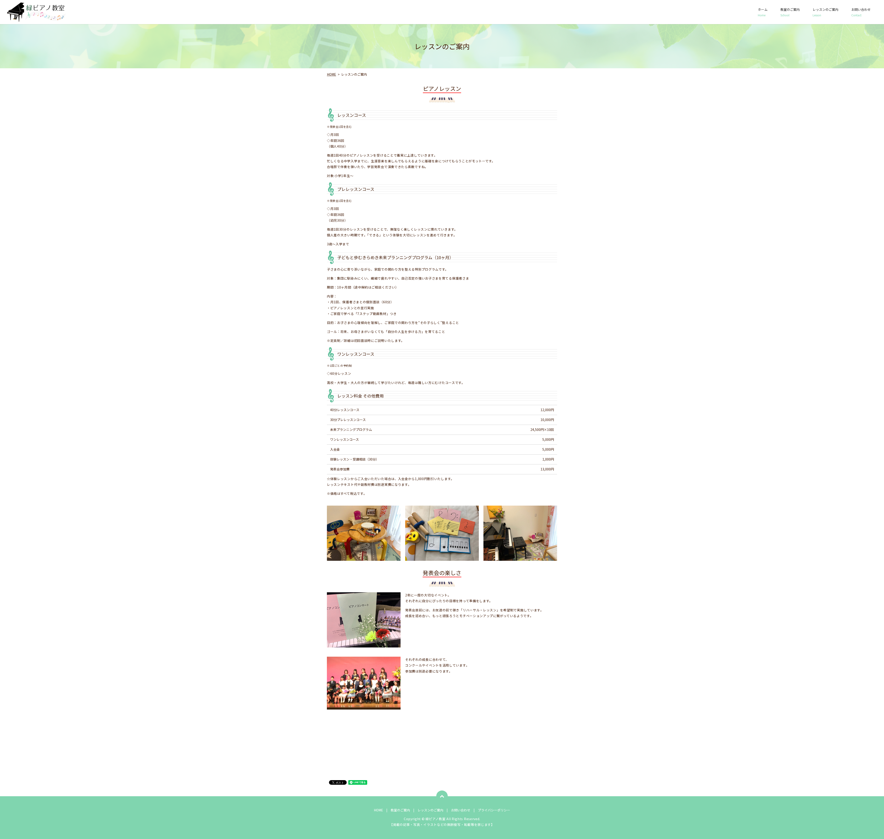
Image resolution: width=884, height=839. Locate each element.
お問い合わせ (861, 12)
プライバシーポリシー (494, 810)
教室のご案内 (790, 12)
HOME (331, 74)
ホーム (763, 12)
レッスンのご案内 (825, 12)
